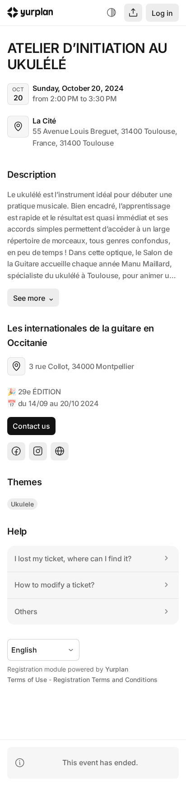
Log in (162, 13)
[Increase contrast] (111, 13)
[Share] (133, 13)
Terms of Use (27, 679)
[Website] (60, 451)
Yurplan (116, 669)
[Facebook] (16, 451)
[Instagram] (38, 451)
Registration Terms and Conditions (105, 679)
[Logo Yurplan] (30, 14)
